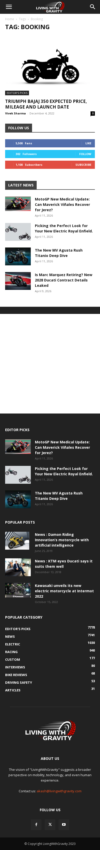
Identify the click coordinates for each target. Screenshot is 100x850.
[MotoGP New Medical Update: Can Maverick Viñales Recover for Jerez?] (18, 203)
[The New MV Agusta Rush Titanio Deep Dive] (18, 256)
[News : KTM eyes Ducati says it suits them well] (18, 567)
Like (88, 143)
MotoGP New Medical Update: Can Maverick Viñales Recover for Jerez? (62, 204)
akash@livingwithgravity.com (59, 791)
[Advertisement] (50, 364)
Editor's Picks (17, 93)
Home (9, 19)
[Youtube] (64, 825)
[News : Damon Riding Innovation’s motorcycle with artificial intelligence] (17, 541)
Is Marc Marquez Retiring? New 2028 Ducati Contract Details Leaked (63, 280)
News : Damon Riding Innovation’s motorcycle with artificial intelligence (62, 540)
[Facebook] (36, 825)
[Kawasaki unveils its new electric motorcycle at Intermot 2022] (18, 590)
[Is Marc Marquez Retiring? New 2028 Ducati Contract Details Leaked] (18, 281)
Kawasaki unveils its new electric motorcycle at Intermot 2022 (64, 591)
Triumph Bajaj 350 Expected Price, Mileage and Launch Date (46, 104)
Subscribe (83, 165)
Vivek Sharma (15, 113)
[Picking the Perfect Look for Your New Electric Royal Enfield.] (18, 232)
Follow (85, 154)
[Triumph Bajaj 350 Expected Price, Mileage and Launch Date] (50, 65)
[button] (9, 7)
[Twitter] (50, 825)
